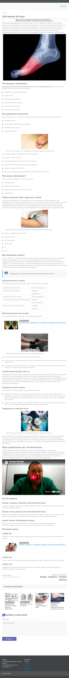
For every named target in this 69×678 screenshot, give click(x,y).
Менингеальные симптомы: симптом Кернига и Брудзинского (10, 606)
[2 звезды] (4, 577)
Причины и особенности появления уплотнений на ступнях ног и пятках (57, 606)
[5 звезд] (9, 577)
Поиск (65, 1)
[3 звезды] (6, 577)
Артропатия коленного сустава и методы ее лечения (42, 322)
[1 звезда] (3, 577)
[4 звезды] (7, 577)
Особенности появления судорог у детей (41, 605)
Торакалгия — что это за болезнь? (26, 604)
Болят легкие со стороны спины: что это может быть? (42, 544)
